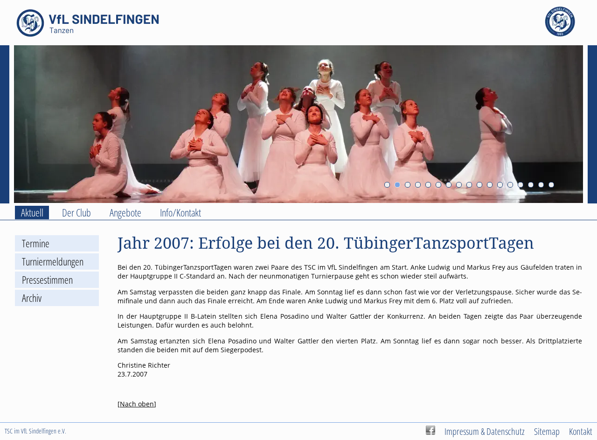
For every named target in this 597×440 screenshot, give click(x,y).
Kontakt (580, 431)
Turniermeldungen (52, 261)
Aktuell (32, 212)
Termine (35, 243)
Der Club (76, 212)
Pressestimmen (47, 279)
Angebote (125, 212)
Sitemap (547, 431)
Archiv (32, 298)
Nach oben (137, 403)
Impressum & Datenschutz (484, 431)
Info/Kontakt (180, 212)
